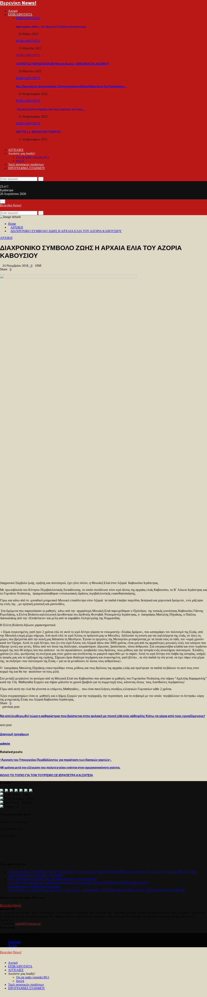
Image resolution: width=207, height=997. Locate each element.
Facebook (14, 941)
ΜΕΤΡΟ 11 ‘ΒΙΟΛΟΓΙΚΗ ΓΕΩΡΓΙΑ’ (38, 132)
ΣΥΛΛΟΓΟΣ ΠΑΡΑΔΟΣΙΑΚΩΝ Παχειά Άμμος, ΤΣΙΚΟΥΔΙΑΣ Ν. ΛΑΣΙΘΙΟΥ (62, 63)
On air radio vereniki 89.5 (32, 157)
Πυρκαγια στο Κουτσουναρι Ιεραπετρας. (34, 886)
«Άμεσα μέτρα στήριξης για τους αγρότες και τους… (50, 109)
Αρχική (13, 11)
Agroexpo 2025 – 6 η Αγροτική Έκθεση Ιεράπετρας (51, 26)
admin (5, 743)
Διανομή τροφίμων (14, 734)
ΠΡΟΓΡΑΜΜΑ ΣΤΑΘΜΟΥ (26, 168)
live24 (20, 160)
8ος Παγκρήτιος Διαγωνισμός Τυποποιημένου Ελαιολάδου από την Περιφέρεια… (71, 86)
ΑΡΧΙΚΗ (6, 238)
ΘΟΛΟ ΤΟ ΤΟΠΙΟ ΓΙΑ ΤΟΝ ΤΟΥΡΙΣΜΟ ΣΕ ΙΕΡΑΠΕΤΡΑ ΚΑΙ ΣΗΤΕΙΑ (46, 775)
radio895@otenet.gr (28, 923)
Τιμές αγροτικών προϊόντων (26, 164)
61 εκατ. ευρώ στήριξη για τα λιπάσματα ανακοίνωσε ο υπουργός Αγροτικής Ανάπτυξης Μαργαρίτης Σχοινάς (78, 882)
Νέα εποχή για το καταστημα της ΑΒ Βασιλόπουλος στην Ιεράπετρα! (52, 879)
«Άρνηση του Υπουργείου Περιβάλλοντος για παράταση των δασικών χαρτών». (55, 760)
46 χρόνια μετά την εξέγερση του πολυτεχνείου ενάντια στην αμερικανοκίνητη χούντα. (60, 767)
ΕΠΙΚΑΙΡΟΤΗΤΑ (20, 14)
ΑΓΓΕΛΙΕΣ (15, 150)
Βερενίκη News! (18, 3)
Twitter (12, 945)
